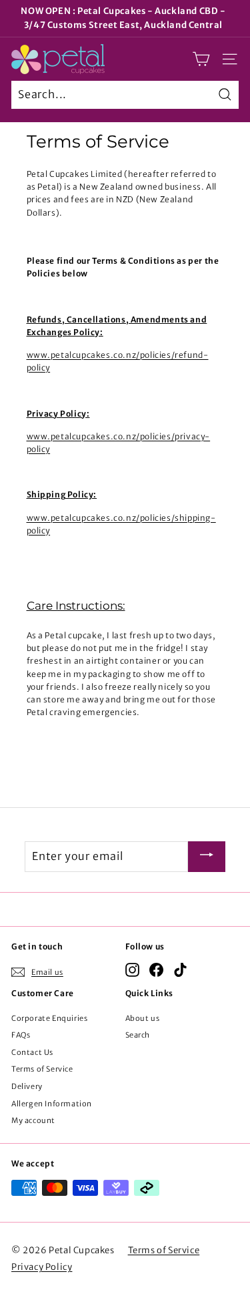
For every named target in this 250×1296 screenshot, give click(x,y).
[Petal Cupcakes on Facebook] (156, 970)
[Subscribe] (206, 856)
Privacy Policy (41, 1267)
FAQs (20, 1035)
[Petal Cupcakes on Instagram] (132, 970)
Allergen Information (51, 1103)
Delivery (27, 1086)
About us (142, 1018)
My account (33, 1120)
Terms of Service (42, 1069)
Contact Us (32, 1052)
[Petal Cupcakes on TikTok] (180, 970)
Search (138, 1035)
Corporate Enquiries (49, 1018)
